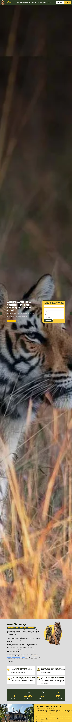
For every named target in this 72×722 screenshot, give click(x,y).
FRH (49, 2)
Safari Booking (43, 2)
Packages (31, 2)
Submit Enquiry (48, 320)
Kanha (13, 657)
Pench (15, 657)
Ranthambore (36, 655)
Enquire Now (67, 2)
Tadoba (18, 657)
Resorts (36, 2)
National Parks (23, 2)
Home (18, 2)
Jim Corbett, (31, 655)
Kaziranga (23, 657)
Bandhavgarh (9, 657)
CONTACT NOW (11, 321)
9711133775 (60, 2)
